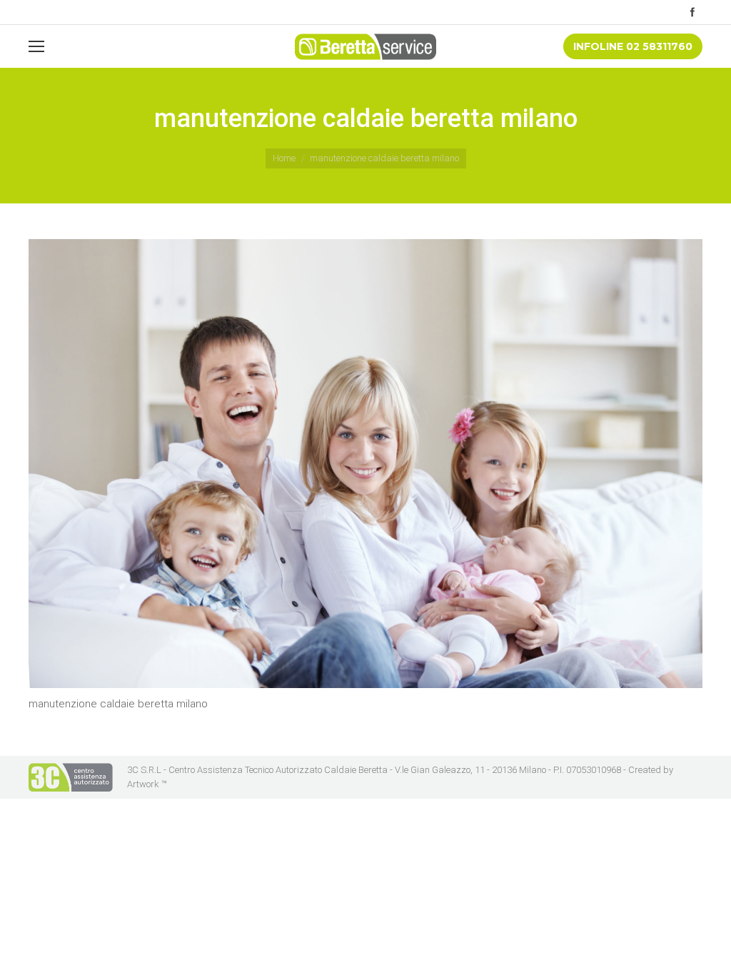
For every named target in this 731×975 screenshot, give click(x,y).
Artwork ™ (147, 784)
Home (284, 158)
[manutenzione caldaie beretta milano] (365, 463)
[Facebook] (692, 12)
